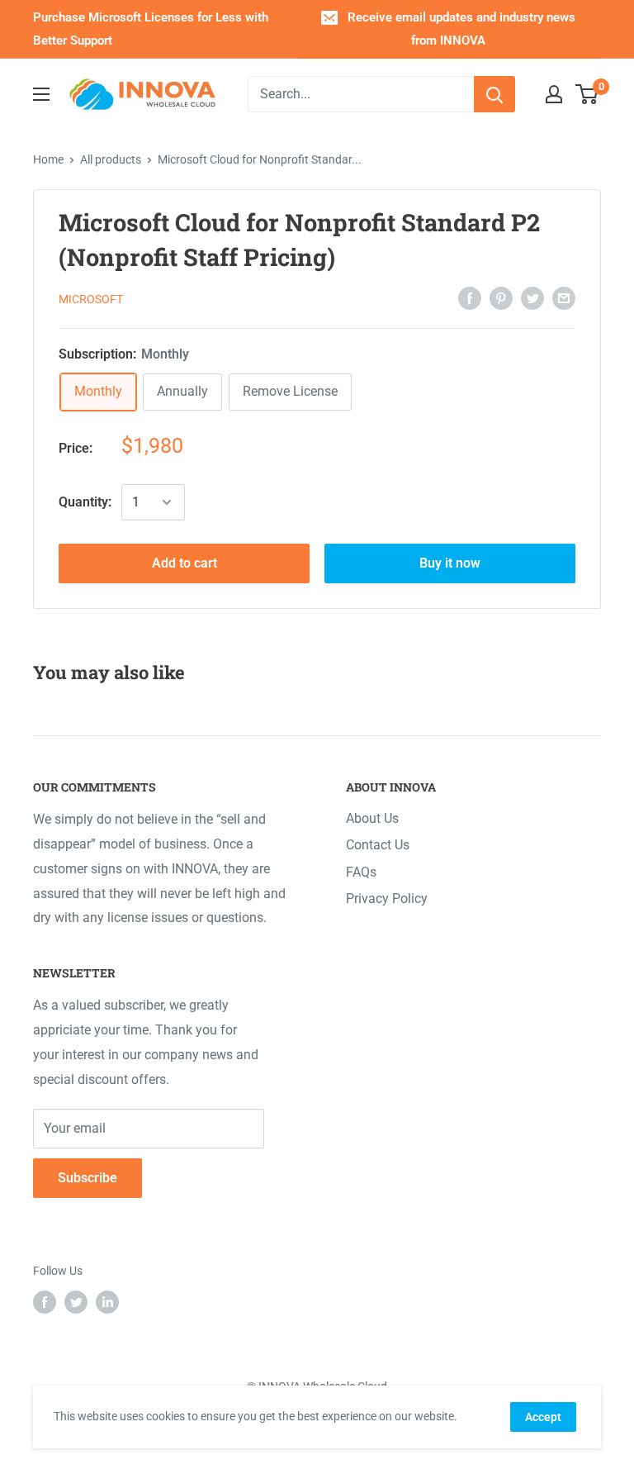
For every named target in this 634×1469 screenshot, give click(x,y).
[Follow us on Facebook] (44, 1302)
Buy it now (449, 563)
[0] (587, 94)
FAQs (361, 872)
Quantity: (85, 502)
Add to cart (184, 563)
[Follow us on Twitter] (76, 1302)
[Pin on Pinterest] (501, 297)
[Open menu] (41, 94)
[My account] (554, 94)
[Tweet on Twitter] (532, 297)
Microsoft (91, 299)
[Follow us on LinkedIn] (107, 1302)
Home (48, 159)
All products (110, 159)
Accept (543, 1417)
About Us (372, 818)
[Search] (494, 94)
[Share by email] (563, 297)
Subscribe (87, 1178)
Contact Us (377, 845)
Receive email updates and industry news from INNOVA (461, 29)
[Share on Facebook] (469, 297)
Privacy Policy (387, 898)
